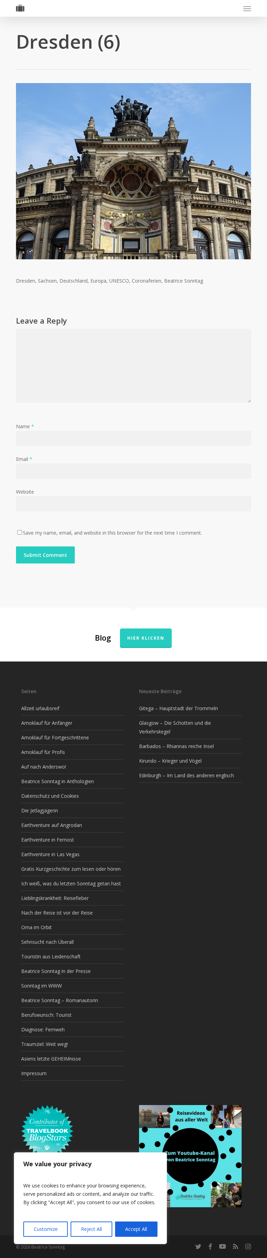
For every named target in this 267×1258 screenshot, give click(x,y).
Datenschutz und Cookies (50, 796)
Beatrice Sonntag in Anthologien (57, 781)
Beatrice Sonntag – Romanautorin (59, 1000)
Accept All (136, 1229)
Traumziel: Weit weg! (44, 1044)
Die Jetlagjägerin (39, 810)
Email (24, 459)
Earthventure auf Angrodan (51, 825)
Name (25, 426)
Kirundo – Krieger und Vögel (170, 760)
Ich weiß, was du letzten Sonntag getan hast (71, 883)
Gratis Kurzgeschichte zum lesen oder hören (71, 869)
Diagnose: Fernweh (43, 1029)
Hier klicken (145, 638)
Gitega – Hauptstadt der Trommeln (178, 708)
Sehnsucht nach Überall (47, 942)
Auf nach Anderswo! (43, 766)
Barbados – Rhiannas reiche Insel (176, 746)
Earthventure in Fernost (47, 839)
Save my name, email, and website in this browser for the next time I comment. (112, 532)
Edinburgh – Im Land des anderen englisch (186, 775)
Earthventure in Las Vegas (50, 854)
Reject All (91, 1229)
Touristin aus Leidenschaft (51, 956)
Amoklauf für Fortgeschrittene (55, 737)
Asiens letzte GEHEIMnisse (51, 1058)
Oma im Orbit (36, 927)
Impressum (34, 1073)
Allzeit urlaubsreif (40, 708)
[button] (247, 8)
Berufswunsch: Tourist (46, 1015)
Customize (46, 1229)
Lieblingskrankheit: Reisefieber (55, 898)
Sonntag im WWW (41, 985)
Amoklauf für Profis (43, 752)
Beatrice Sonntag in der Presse (56, 971)
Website (25, 491)
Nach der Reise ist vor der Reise (57, 912)
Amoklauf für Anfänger (46, 723)
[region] (90, 1198)
